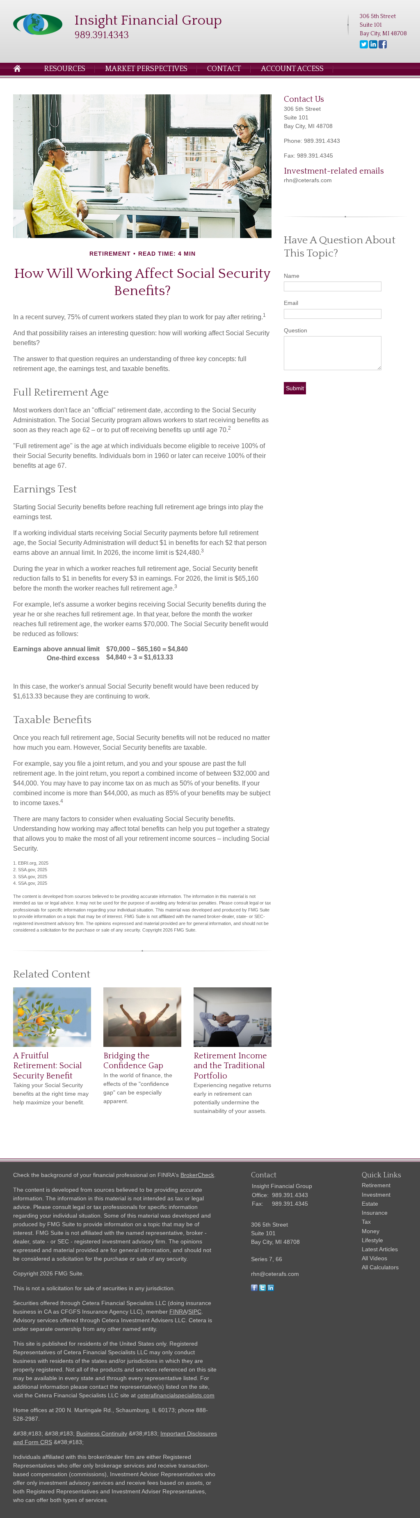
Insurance (375, 1212)
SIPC (194, 1311)
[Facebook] (383, 47)
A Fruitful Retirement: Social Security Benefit (47, 1066)
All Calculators (380, 1267)
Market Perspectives (146, 69)
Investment (376, 1194)
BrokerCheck (197, 1175)
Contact (224, 69)
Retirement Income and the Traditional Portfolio (230, 1066)
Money (370, 1231)
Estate (370, 1203)
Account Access (292, 69)
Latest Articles (380, 1249)
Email (291, 303)
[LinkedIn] (373, 47)
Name (291, 275)
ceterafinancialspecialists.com (176, 1395)
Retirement (376, 1185)
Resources (64, 69)
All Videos (374, 1258)
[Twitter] (364, 47)
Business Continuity (101, 1433)
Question (295, 330)
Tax (366, 1221)
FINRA (178, 1311)
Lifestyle (372, 1240)
